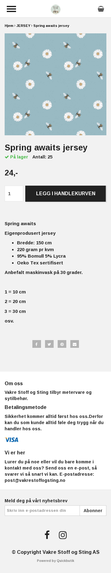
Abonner (93, 510)
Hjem (9, 25)
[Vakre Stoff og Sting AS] (56, 8)
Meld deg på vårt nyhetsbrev (36, 500)
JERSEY (23, 25)
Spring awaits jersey (51, 25)
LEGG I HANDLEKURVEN (65, 193)
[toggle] (11, 9)
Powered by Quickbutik (55, 560)
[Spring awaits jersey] (55, 84)
